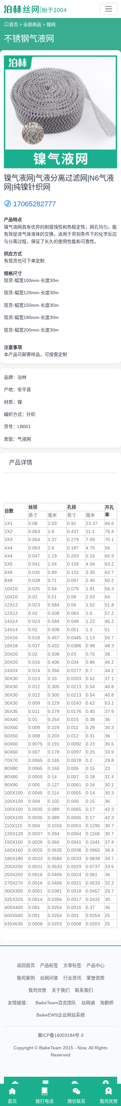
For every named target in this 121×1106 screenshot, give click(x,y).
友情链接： (19, 1002)
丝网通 (88, 1002)
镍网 (50, 24)
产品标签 (49, 965)
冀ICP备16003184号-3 (61, 1035)
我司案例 (26, 977)
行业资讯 (72, 977)
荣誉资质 (95, 977)
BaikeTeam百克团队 (55, 1002)
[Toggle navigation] (108, 9)
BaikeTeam (50, 1047)
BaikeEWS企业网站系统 (60, 1014)
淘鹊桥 (107, 1002)
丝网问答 (49, 977)
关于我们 (61, 990)
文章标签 (72, 965)
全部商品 (32, 24)
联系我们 (84, 990)
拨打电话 (44, 1101)
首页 (13, 24)
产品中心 (95, 965)
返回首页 (26, 965)
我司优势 (37, 990)
